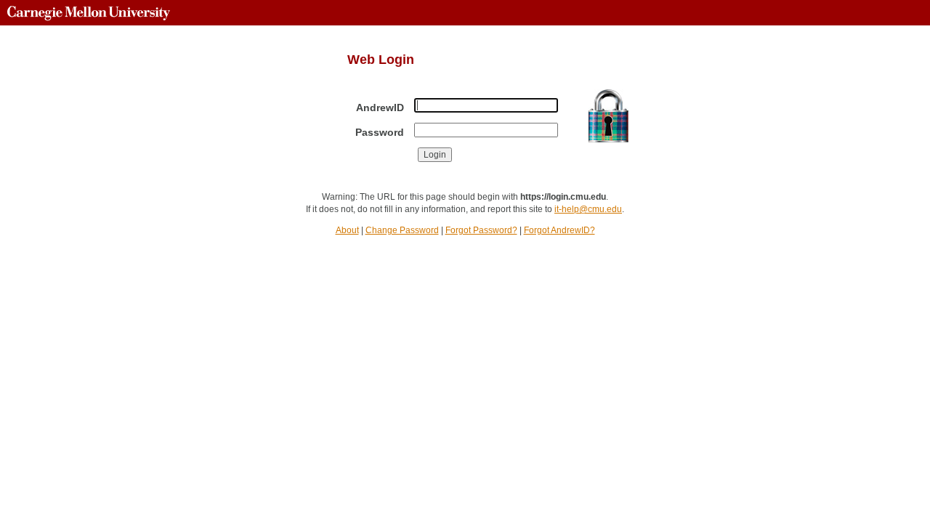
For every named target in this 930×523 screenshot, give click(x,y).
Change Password (402, 230)
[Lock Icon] (608, 116)
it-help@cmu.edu (588, 209)
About (347, 230)
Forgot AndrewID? (559, 230)
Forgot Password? (481, 230)
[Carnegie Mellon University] (88, 12)
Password (379, 132)
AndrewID (380, 107)
